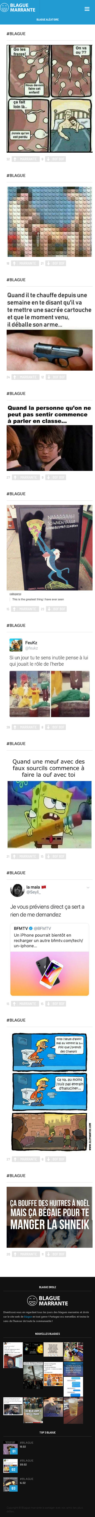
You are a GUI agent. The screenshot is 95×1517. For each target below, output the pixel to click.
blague (28, 1316)
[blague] (20, 7)
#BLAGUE (16, 33)
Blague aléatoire (47, 19)
